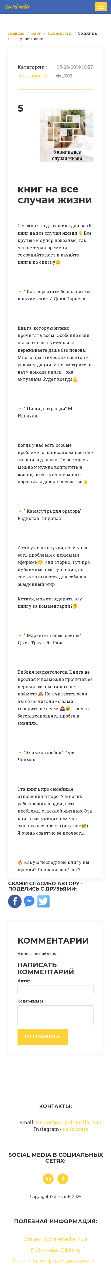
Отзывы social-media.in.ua (55, 1239)
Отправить (43, 1037)
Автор (24, 980)
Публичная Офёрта (55, 1250)
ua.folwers (75, 1129)
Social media (16, 6)
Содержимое (30, 1001)
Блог (36, 33)
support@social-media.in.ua (69, 1122)
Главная (16, 33)
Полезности (59, 33)
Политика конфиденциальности (54, 1261)
